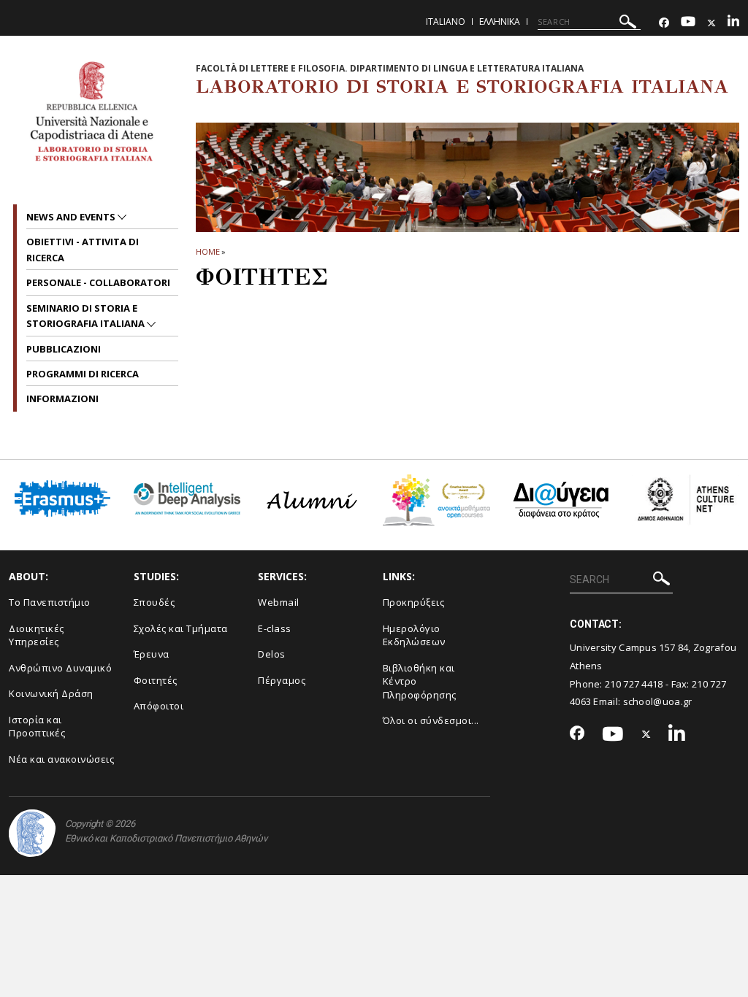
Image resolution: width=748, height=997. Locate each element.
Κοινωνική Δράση (51, 693)
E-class (274, 628)
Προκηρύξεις (414, 602)
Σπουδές (154, 602)
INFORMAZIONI (62, 398)
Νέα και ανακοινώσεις (61, 759)
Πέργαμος (281, 680)
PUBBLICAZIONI (63, 348)
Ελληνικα (499, 21)
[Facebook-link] (664, 23)
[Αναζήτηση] (628, 24)
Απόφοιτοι (159, 705)
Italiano (445, 21)
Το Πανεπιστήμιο (50, 602)
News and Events (72, 216)
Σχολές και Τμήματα (181, 628)
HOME (208, 251)
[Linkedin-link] (733, 23)
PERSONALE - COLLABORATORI (98, 282)
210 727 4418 (634, 683)
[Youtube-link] (688, 23)
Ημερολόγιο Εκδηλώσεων (414, 635)
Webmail (278, 602)
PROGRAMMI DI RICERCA (82, 373)
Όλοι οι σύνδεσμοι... (431, 720)
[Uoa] (32, 833)
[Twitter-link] (711, 23)
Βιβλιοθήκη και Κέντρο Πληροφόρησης (420, 681)
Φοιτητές (156, 680)
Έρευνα (151, 654)
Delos (272, 654)
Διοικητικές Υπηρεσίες (36, 635)
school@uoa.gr (657, 701)
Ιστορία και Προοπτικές (37, 726)
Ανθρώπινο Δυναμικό (60, 667)
